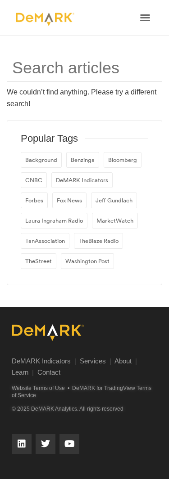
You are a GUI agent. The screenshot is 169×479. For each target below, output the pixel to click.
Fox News (69, 200)
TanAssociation (45, 240)
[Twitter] (45, 444)
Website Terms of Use (38, 388)
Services (93, 361)
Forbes (34, 200)
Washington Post (87, 260)
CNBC (33, 180)
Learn (20, 372)
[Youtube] (69, 444)
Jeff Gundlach (114, 200)
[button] (145, 17)
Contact (48, 372)
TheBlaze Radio (98, 240)
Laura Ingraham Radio (54, 220)
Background (41, 159)
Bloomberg (122, 159)
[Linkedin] (22, 444)
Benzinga (83, 159)
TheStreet (38, 260)
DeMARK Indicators (82, 180)
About (123, 361)
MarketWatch (114, 220)
